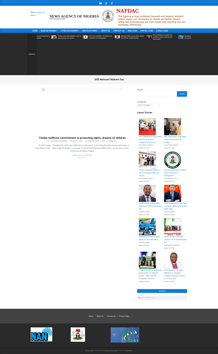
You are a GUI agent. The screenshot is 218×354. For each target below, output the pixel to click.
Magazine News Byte (111, 350)
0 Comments (112, 141)
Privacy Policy (89, 350)
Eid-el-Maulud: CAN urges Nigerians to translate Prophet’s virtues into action (174, 273)
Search (140, 90)
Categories (141, 102)
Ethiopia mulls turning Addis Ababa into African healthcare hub (150, 206)
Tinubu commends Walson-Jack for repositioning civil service (149, 173)
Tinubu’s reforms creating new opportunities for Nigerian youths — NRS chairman (150, 273)
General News (93, 141)
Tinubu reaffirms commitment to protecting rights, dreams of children (82, 137)
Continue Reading (82, 155)
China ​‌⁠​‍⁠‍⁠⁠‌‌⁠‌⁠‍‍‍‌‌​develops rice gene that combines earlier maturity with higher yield (154, 37)
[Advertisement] (114, 57)
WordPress (129, 350)
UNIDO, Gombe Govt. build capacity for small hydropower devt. (175, 239)
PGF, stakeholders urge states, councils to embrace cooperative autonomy (150, 139)
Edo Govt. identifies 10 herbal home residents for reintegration (175, 173)
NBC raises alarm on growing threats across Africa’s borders (175, 139)
